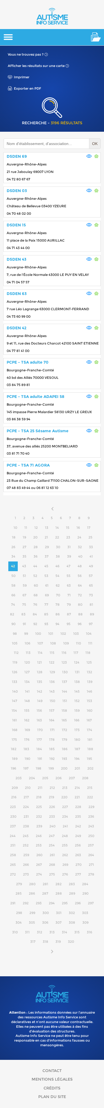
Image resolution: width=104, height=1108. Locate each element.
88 (80, 614)
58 (13, 585)
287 (45, 893)
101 (50, 633)
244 (13, 836)
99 (26, 633)
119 (14, 662)
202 (90, 768)
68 (36, 595)
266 (26, 865)
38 (58, 556)
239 (39, 826)
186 (64, 749)
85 (46, 614)
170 (40, 730)
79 (69, 604)
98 (15, 633)
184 (39, 749)
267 (39, 865)
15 (67, 527)
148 (27, 701)
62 (58, 585)
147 (14, 701)
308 (72, 922)
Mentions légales (52, 1079)
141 (27, 691)
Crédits (52, 1088)
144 (64, 691)
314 (64, 932)
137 (64, 682)
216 (13, 797)
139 (89, 682)
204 (32, 778)
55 (68, 576)
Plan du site (52, 1096)
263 (78, 855)
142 (39, 691)
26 (13, 547)
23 (68, 537)
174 (89, 730)
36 (35, 556)
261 (52, 855)
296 (78, 903)
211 (40, 788)
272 (13, 874)
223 (13, 807)
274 (39, 874)
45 (46, 566)
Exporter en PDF (27, 88)
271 (91, 865)
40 (80, 556)
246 (39, 836)
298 (19, 913)
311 (27, 932)
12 (36, 527)
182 (13, 749)
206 (58, 778)
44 (35, 566)
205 (45, 778)
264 (91, 855)
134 (27, 682)
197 (26, 768)
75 (24, 604)
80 (80, 604)
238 (26, 826)
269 (65, 865)
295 (65, 903)
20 (35, 537)
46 (57, 566)
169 (27, 730)
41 (91, 556)
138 (77, 682)
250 (91, 836)
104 (89, 633)
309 (85, 922)
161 (14, 720)
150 (52, 701)
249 (78, 836)
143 (52, 691)
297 (91, 903)
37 (47, 556)
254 (52, 845)
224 (26, 807)
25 (90, 537)
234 (65, 816)
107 (40, 643)
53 (46, 576)
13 (46, 527)
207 (72, 778)
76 (35, 604)
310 (15, 932)
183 (26, 749)
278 (91, 874)
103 (76, 633)
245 (26, 836)
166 (76, 720)
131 (77, 672)
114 (40, 653)
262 (65, 855)
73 (91, 595)
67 (24, 595)
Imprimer (21, 77)
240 (52, 826)
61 (47, 585)
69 (47, 595)
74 (13, 604)
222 (90, 797)
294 (52, 903)
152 (77, 701)
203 (19, 778)
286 (32, 893)
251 (13, 845)
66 (13, 595)
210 (28, 788)
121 (39, 662)
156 (39, 710)
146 (89, 691)
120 (27, 662)
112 (16, 653)
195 (89, 759)
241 (65, 826)
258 (13, 855)
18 (14, 537)
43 (24, 566)
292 (26, 903)
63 (69, 585)
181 (89, 739)
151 (64, 701)
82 (12, 614)
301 (59, 913)
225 (39, 807)
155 (26, 710)
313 (52, 932)
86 (57, 614)
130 (65, 672)
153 (89, 701)
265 (13, 865)
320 (71, 941)
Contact (52, 1070)
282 (58, 884)
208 (85, 778)
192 (52, 759)
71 (69, 595)
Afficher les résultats (36, 66)
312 (39, 932)
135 (39, 682)
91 (24, 624)
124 (76, 662)
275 (52, 874)
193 (64, 759)
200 (64, 768)
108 (53, 643)
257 (91, 845)
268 (52, 865)
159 (77, 710)
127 (27, 672)
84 (35, 614)
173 (77, 730)
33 (91, 547)
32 (80, 547)
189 (14, 759)
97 (91, 624)
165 (64, 720)
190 (27, 759)
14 (57, 527)
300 (45, 913)
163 (39, 720)
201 (77, 768)
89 (92, 614)
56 (80, 576)
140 (15, 691)
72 (80, 595)
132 (89, 672)
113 (28, 653)
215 (89, 788)
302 (72, 913)
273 (26, 874)
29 (47, 547)
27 (24, 547)
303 (85, 913)
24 (79, 537)
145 (77, 691)
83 (23, 614)
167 (89, 720)
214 (77, 788)
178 (52, 739)
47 (68, 566)
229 (91, 807)
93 (46, 624)
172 (64, 730)
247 (52, 836)
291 (13, 903)
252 (26, 845)
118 (87, 653)
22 (57, 537)
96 (80, 624)
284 (85, 884)
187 (77, 749)
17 (88, 527)
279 (19, 884)
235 (78, 816)
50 (13, 576)
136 (52, 682)
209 (15, 788)
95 (68, 624)
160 (89, 710)
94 (57, 624)
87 (69, 614)
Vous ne (26, 54)
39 (69, 556)
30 (58, 547)
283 (72, 884)
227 (65, 807)
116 (64, 653)
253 (39, 845)
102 (63, 633)
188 (90, 749)
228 (78, 807)
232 (39, 816)
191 (39, 759)
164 (51, 720)
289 (72, 893)
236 (91, 816)
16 (78, 527)
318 (45, 941)
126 (14, 672)
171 (52, 730)
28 (36, 547)
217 (26, 797)
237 (13, 826)
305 (32, 922)
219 (51, 797)
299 (32, 913)
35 (24, 556)
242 (78, 826)
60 (36, 585)
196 (13, 768)
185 (52, 749)
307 (58, 922)
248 (65, 836)
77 (46, 604)
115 (52, 653)
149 (39, 701)
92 (35, 624)
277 (78, 874)
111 (90, 643)
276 (65, 874)
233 (52, 816)
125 (89, 662)
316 (89, 932)
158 (64, 710)
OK (95, 143)
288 (58, 893)
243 (91, 826)
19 (24, 537)
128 (39, 672)
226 (52, 807)
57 (91, 576)
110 (78, 643)
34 (13, 556)
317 (32, 941)
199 (51, 768)
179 (64, 739)
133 (14, 682)
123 (64, 662)
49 (91, 566)
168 (14, 730)
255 (65, 845)
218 (39, 797)
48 (80, 566)
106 (27, 643)
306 (45, 922)
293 (39, 903)
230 (13, 816)
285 (19, 893)
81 (91, 604)
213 (64, 788)
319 (58, 941)
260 (39, 855)
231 (26, 816)
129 (52, 672)
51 (24, 576)
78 (57, 604)
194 (77, 759)
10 (15, 527)
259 (26, 855)
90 (13, 624)
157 (51, 710)
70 (58, 595)
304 (19, 922)
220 (64, 797)
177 (39, 739)
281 (45, 884)
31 (69, 547)
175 (14, 739)
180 (77, 739)
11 (25, 527)
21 (46, 537)
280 (32, 884)
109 (66, 643)
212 (52, 788)
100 (38, 633)
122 (51, 662)
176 (26, 739)
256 (78, 845)
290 (85, 893)
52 (35, 576)
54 (57, 576)
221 (77, 797)
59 (25, 585)
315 (77, 932)
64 (80, 585)
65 (91, 585)
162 (26, 720)
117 (75, 653)
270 (78, 865)
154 (14, 710)
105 (14, 643)
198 (38, 768)
